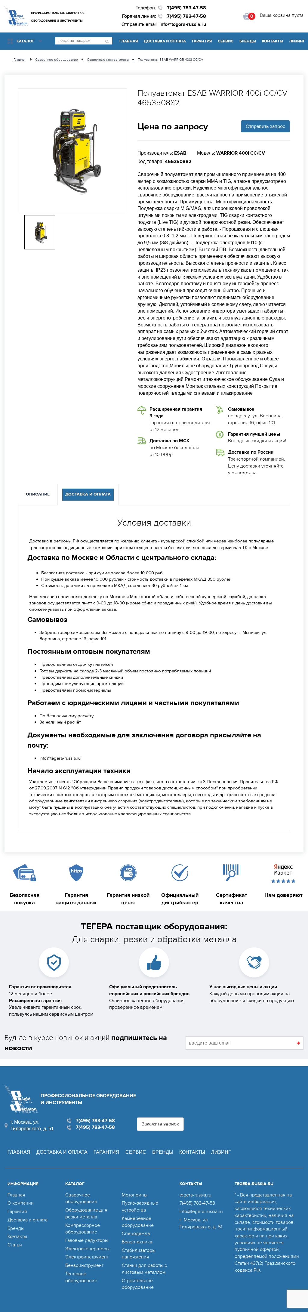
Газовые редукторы (86, 1240)
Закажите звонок (160, 1124)
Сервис (225, 41)
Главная (128, 41)
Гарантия (202, 41)
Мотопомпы (134, 1195)
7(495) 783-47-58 (186, 8)
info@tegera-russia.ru (182, 24)
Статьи (15, 1245)
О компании (21, 1203)
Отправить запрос (265, 126)
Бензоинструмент (84, 1265)
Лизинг (297, 41)
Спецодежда (136, 1233)
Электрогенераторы (87, 1249)
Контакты (272, 41)
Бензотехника (137, 1242)
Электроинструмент (87, 1257)
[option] (72, 150)
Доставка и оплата (165, 41)
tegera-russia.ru (195, 1195)
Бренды (247, 41)
